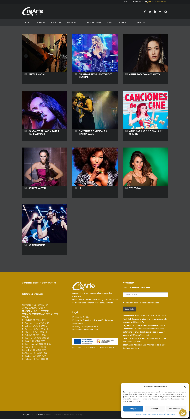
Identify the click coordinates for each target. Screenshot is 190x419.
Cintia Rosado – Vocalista (144, 74)
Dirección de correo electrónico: (137, 287)
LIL (80, 188)
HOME (27, 22)
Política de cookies (141, 414)
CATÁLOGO (56, 22)
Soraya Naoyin (37, 188)
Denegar (154, 408)
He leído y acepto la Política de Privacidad (142, 303)
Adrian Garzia (36, 245)
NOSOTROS (123, 22)
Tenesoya (135, 188)
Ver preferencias (176, 408)
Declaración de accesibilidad (85, 329)
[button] (185, 386)
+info (164, 316)
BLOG (109, 22)
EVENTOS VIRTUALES (92, 22)
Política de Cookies (81, 317)
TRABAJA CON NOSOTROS (133, 2)
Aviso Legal (77, 323)
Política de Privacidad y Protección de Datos (92, 320)
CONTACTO (140, 22)
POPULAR (41, 22)
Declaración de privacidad (157, 414)
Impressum (171, 414)
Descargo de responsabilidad (85, 326)
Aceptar (133, 408)
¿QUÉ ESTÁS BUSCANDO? (156, 2)
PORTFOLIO (72, 22)
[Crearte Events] (33, 11)
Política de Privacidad (53, 415)
